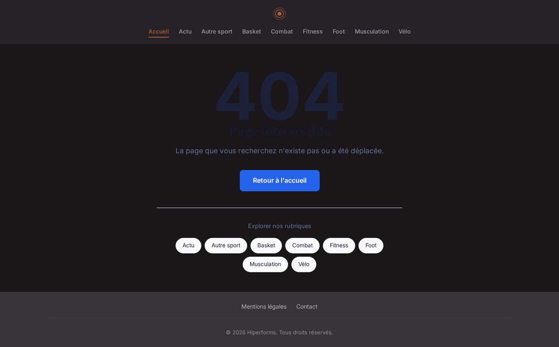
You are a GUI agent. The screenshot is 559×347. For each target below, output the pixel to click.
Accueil (159, 31)
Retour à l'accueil (280, 180)
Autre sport (216, 31)
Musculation (372, 31)
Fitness (313, 31)
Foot (339, 31)
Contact (307, 306)
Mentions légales (263, 306)
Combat (282, 31)
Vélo (405, 31)
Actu (185, 31)
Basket (251, 31)
